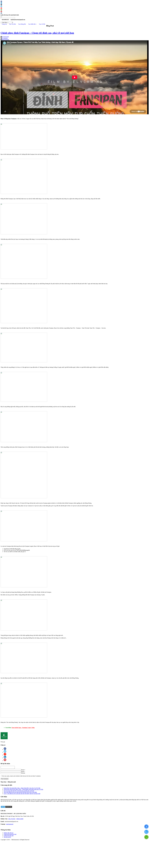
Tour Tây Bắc (12, 24)
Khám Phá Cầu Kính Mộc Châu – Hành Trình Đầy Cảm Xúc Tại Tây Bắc (22, 788)
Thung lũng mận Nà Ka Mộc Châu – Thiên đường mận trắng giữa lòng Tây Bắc (23, 789)
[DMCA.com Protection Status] (6, 807)
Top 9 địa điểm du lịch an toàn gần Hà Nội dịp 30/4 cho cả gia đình (20, 792)
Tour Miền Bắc (32, 24)
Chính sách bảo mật (8, 835)
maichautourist (9, 824)
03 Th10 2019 (5, 36)
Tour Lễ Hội (42, 24)
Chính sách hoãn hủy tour (10, 834)
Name (22, 769)
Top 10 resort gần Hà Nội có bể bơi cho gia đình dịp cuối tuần (19, 790)
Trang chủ (4, 24)
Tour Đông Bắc (22, 24)
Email (22, 771)
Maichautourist (5, 39)
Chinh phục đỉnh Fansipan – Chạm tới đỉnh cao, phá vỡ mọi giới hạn (37, 32)
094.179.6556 (11, 818)
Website (23, 773)
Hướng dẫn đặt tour (8, 832)
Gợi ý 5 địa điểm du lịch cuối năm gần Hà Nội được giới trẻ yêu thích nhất (22, 793)
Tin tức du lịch (7, 837)
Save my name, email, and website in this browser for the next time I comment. (21, 776)
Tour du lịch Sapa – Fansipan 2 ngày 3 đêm (23, 727)
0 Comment (5, 38)
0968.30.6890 (19, 818)
